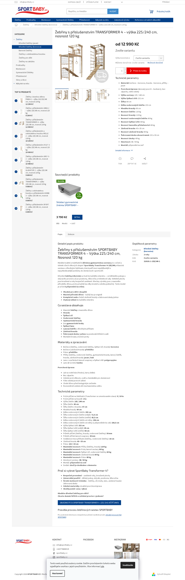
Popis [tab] (60, 234)
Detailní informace (122, 150)
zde (102, 566)
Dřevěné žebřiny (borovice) (30, 47)
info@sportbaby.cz (64, 545)
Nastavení (57, 573)
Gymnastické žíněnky (24, 72)
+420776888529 (62, 549)
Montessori (20, 69)
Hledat (113, 11)
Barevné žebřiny (25, 50)
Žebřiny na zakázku (27, 61)
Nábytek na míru (22, 83)
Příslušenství (21, 76)
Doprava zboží (74, 2)
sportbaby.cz (61, 553)
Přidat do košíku (140, 71)
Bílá (57, 223)
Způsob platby (92, 2)
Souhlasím (128, 565)
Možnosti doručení (155, 63)
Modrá (64, 223)
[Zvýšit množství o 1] (125, 69)
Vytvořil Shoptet (163, 574)
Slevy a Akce (21, 80)
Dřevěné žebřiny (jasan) (28, 43)
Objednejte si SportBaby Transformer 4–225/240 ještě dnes (89, 502)
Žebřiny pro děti (25, 58)
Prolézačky (20, 65)
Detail (77, 217)
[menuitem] (18, 20)
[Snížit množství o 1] (125, 72)
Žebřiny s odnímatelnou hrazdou (32, 54)
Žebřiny (19, 39)
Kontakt (107, 2)
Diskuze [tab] (71, 234)
